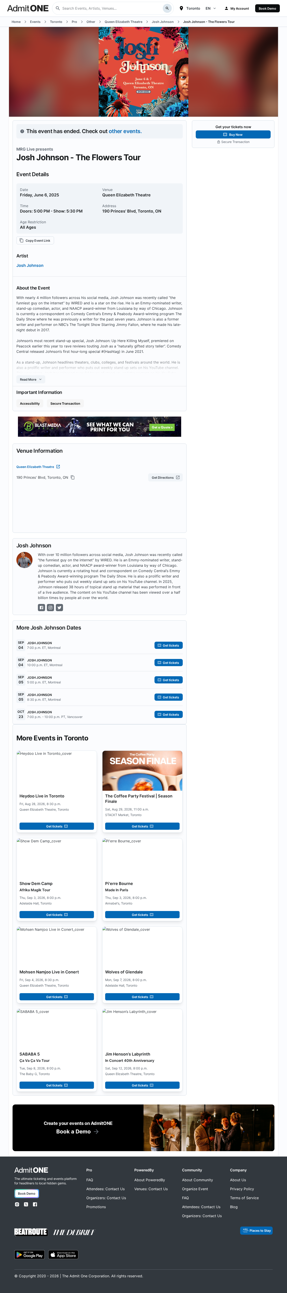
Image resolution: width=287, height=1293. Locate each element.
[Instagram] (17, 1204)
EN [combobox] (208, 8)
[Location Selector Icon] (181, 8)
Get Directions (163, 477)
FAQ (89, 1180)
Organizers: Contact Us (106, 1198)
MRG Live (25, 149)
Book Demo (267, 8)
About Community (197, 1180)
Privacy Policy (242, 1189)
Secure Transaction (65, 403)
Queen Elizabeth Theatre (35, 467)
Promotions (96, 1207)
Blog (234, 1207)
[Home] (31, 1170)
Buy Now (236, 134)
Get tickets (54, 826)
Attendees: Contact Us (105, 1189)
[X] (26, 1204)
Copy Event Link (38, 240)
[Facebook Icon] (41, 607)
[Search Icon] (167, 8)
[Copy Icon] (72, 477)
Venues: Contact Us (151, 1189)
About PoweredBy (149, 1180)
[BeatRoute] (31, 1232)
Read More (28, 379)
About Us (238, 1180)
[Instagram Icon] (50, 607)
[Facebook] (35, 1204)
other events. (125, 131)
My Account (239, 8)
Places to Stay (260, 1230)
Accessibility (30, 403)
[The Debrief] (74, 1232)
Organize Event (195, 1189)
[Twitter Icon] (59, 607)
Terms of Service (244, 1198)
